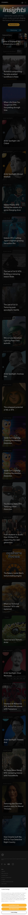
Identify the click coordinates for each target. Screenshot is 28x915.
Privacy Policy (12, 901)
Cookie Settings (14, 912)
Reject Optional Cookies (14, 908)
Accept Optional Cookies (14, 905)
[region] (14, 901)
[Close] (26, 889)
